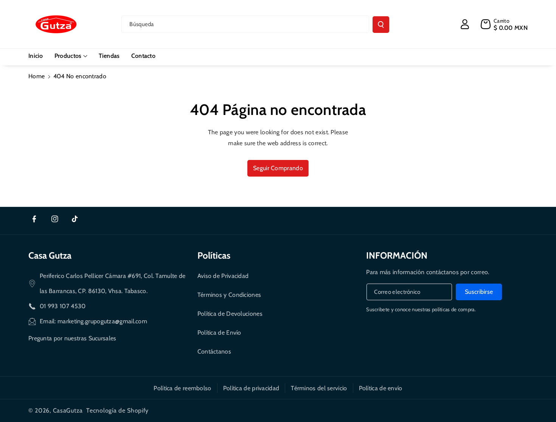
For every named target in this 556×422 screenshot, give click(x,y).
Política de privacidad (251, 388)
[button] (70, 56)
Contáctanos (214, 351)
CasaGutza (68, 410)
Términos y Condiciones (229, 294)
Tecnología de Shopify (117, 410)
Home (36, 76)
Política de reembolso (182, 388)
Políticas (213, 255)
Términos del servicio (319, 388)
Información (396, 255)
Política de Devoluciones (229, 313)
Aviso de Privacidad (223, 275)
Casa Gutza (49, 255)
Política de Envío (219, 332)
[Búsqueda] (381, 24)
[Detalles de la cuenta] (465, 24)
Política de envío (380, 388)
